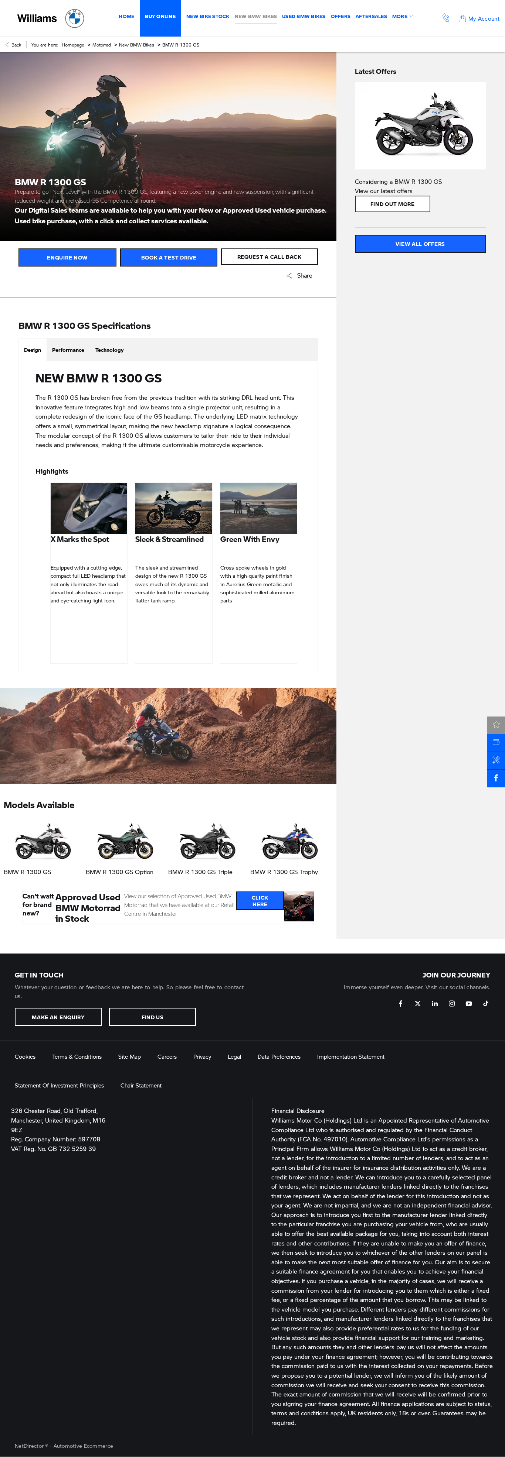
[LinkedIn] (434, 1003)
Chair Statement (141, 1085)
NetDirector (30, 1446)
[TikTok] (485, 1003)
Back (16, 45)
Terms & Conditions (77, 1056)
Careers (167, 1056)
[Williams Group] (37, 18)
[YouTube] (468, 1003)
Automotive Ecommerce (83, 1446)
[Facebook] (400, 1003)
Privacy (202, 1056)
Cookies (25, 1056)
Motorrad (101, 45)
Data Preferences (279, 1056)
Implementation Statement (350, 1056)
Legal (234, 1056)
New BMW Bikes (136, 45)
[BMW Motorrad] (75, 18)
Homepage (73, 45)
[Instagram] (451, 1003)
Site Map (129, 1056)
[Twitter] (417, 1003)
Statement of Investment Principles (59, 1085)
